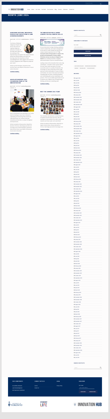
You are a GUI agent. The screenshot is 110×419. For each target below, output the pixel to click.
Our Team (38, 9)
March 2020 (77, 263)
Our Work (44, 9)
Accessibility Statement (17, 385)
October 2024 (78, 131)
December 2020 (78, 241)
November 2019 (78, 273)
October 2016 (78, 347)
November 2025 (78, 99)
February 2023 (78, 179)
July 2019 (77, 282)
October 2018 (78, 302)
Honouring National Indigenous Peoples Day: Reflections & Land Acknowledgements (21, 34)
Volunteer (65, 9)
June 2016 (77, 357)
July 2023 (77, 167)
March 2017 (77, 335)
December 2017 (78, 318)
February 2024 (78, 150)
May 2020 (77, 258)
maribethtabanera (25, 39)
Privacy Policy (59, 385)
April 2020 (77, 261)
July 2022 (77, 196)
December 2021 (78, 213)
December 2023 (78, 155)
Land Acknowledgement (17, 387)
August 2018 (77, 304)
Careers (60, 9)
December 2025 (78, 97)
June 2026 (77, 82)
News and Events (82, 68)
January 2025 (77, 123)
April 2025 (77, 116)
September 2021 (78, 220)
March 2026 (77, 90)
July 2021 (77, 225)
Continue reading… (14, 71)
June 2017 (77, 328)
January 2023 (77, 181)
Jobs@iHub (76, 68)
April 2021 (77, 232)
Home (28, 9)
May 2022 (77, 200)
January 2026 (77, 95)
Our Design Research (91, 68)
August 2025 (77, 107)
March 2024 (77, 147)
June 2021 (77, 227)
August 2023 (77, 164)
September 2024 (78, 133)
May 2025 (77, 114)
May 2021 (77, 229)
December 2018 (78, 297)
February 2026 (78, 92)
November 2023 (78, 157)
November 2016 (78, 345)
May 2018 (77, 309)
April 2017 (77, 333)
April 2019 (77, 287)
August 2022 (77, 193)
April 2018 (77, 311)
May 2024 (77, 143)
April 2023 (77, 174)
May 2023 (77, 172)
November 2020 (78, 244)
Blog (56, 9)
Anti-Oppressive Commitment (18, 390)
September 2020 (78, 249)
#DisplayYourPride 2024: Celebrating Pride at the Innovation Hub (18, 81)
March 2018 (77, 314)
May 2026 (77, 85)
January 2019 (77, 294)
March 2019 (77, 290)
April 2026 (77, 87)
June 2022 (77, 198)
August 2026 (77, 78)
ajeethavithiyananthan (26, 86)
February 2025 (78, 121)
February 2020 (78, 265)
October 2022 (78, 188)
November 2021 (78, 215)
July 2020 (77, 253)
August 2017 (77, 326)
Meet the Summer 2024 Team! (50, 91)
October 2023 (78, 160)
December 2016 (78, 343)
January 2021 (77, 239)
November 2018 (78, 299)
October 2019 (78, 275)
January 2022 (77, 210)
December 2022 (78, 184)
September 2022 (78, 191)
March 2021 (77, 234)
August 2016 (77, 352)
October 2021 (78, 217)
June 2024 (77, 140)
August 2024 (77, 135)
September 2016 (78, 350)
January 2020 (77, 268)
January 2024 (78, 152)
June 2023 (77, 169)
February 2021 (78, 237)
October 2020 (78, 246)
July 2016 (77, 355)
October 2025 (78, 102)
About (32, 9)
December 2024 (78, 126)
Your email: (76, 44)
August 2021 (77, 222)
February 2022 (78, 208)
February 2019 (78, 292)
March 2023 (77, 176)
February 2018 (78, 316)
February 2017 (78, 338)
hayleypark (54, 37)
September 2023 (78, 162)
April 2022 (77, 203)
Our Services (50, 9)
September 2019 (78, 278)
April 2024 (77, 145)
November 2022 (78, 186)
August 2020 (77, 251)
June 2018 (77, 306)
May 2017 (77, 331)
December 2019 (78, 270)
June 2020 (77, 256)
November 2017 (78, 321)
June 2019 (77, 285)
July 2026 (77, 80)
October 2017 (78, 323)
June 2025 (77, 111)
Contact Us (71, 9)
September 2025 (78, 104)
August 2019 (77, 280)
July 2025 (77, 109)
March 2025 (77, 119)
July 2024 (77, 138)
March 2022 (77, 205)
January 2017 (77, 340)
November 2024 (78, 128)
